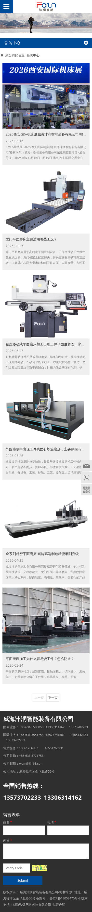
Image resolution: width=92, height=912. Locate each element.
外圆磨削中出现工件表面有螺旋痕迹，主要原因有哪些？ (49, 449)
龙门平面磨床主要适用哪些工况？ (31, 239)
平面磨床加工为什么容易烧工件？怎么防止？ (40, 658)
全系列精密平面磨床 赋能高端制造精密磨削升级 (42, 553)
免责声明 (59, 904)
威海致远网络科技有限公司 (32, 904)
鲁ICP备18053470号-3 (65, 898)
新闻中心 (33, 55)
